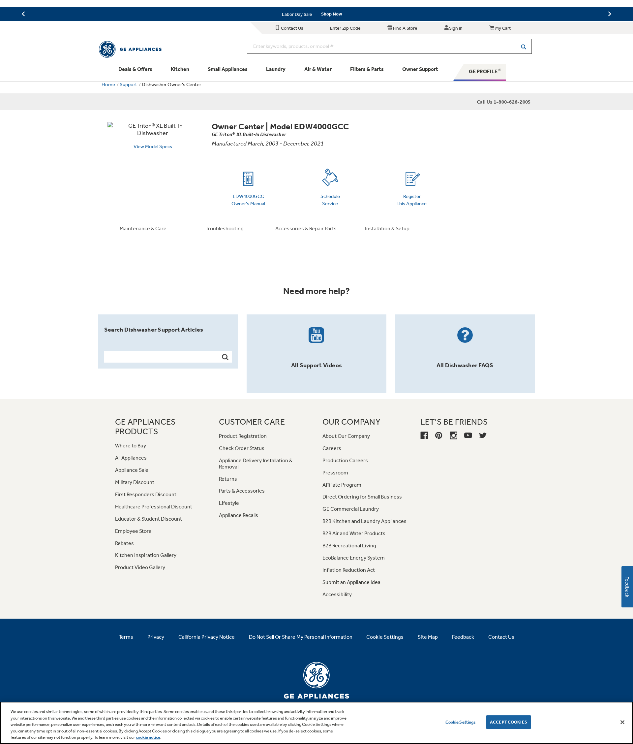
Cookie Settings (460, 722)
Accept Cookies (508, 722)
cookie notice (148, 737)
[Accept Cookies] (622, 722)
